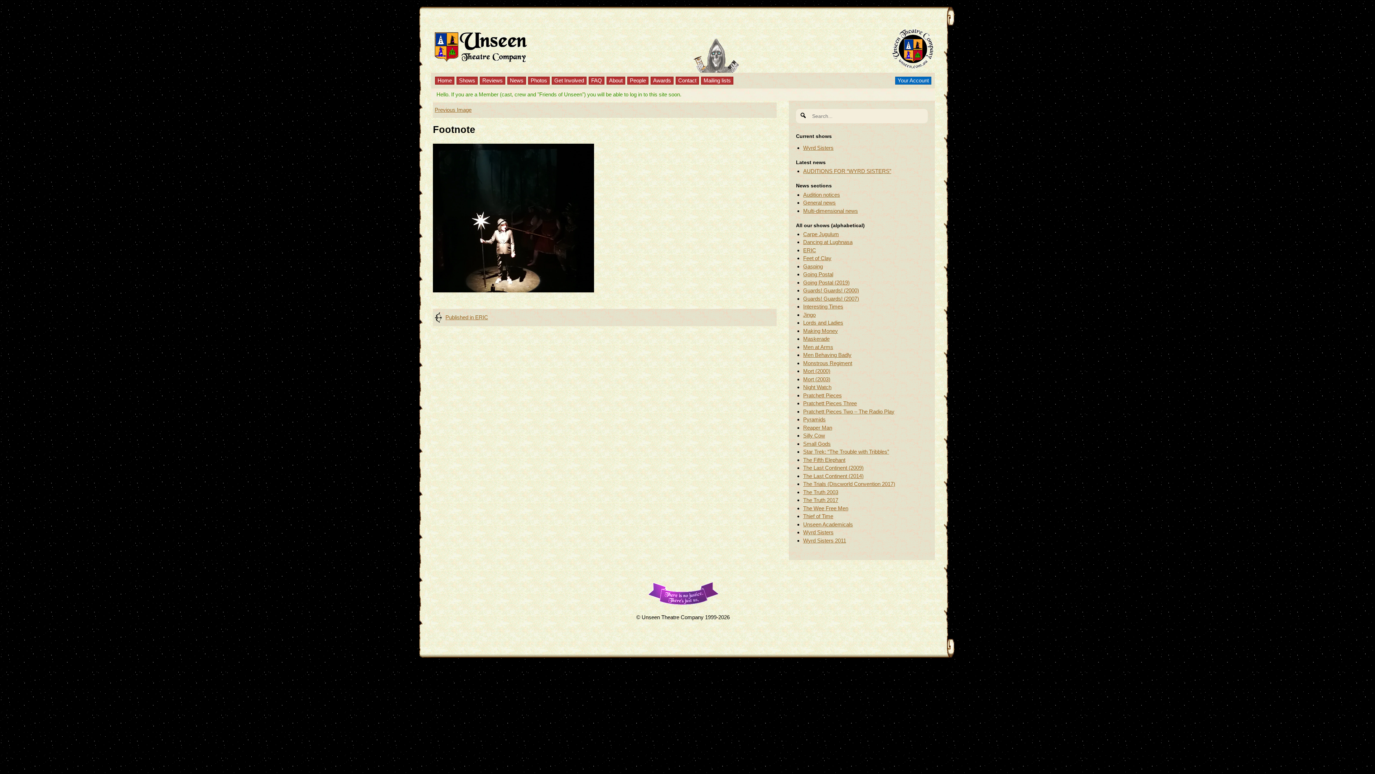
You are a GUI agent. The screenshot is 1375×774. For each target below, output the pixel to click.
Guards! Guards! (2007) (831, 299)
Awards (662, 80)
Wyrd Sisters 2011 (824, 541)
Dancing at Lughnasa (828, 242)
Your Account (913, 80)
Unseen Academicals (828, 524)
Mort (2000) (816, 371)
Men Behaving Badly (827, 355)
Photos (539, 80)
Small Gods (817, 444)
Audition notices (821, 195)
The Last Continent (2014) (833, 476)
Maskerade (816, 339)
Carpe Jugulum (821, 234)
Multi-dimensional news (830, 211)
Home (445, 80)
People (638, 80)
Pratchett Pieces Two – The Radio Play (848, 411)
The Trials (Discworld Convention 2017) (849, 484)
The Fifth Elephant (824, 460)
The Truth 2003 (820, 492)
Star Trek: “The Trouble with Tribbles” (846, 452)
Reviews (492, 80)
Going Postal (818, 274)
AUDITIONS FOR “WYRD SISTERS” (847, 171)
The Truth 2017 (820, 500)
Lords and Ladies (823, 323)
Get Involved (569, 80)
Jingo (809, 315)
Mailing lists (717, 80)
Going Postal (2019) (826, 283)
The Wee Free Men (825, 508)
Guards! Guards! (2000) (831, 290)
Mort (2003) (816, 379)
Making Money (820, 331)
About (616, 80)
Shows (467, 80)
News (517, 80)
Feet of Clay (817, 258)
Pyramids (814, 419)
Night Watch (817, 387)
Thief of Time (818, 516)
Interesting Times (823, 307)
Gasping (813, 266)
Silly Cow (814, 436)
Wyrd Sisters (818, 148)
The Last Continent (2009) (833, 468)
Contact (687, 80)
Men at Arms (818, 347)
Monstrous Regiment (827, 363)
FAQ (596, 80)
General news (819, 203)
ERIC (809, 250)
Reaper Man (817, 428)
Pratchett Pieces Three (830, 403)
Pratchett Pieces (822, 395)
